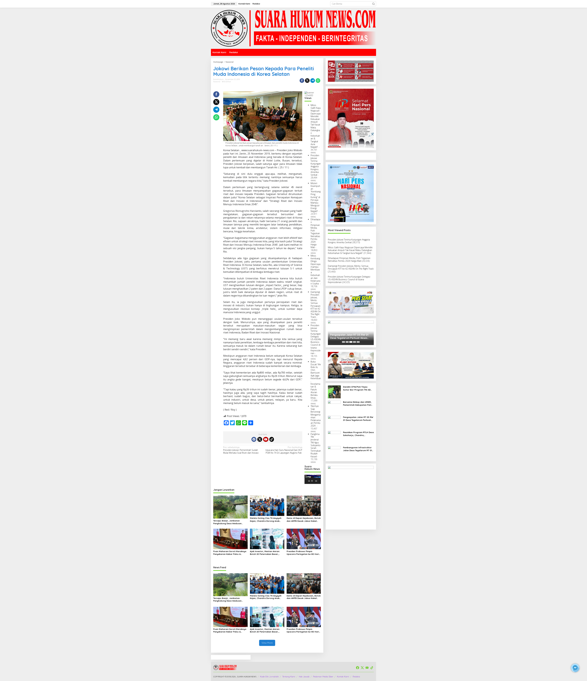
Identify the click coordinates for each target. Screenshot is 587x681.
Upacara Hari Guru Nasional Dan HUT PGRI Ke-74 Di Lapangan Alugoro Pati (283, 450)
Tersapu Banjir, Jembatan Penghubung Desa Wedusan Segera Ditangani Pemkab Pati (229, 522)
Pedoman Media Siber (323, 676)
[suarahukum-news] (293, 27)
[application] (313, 479)
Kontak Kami (343, 676)
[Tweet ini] (307, 80)
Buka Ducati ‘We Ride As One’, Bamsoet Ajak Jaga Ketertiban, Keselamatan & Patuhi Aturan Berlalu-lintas (316, 379)
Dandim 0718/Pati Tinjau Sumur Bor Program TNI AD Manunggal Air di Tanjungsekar (357, 388)
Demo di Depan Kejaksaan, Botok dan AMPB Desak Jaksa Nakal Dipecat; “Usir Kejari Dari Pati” (304, 519)
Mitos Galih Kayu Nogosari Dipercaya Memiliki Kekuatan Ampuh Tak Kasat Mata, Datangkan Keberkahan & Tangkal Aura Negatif (316, 126)
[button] (373, 3)
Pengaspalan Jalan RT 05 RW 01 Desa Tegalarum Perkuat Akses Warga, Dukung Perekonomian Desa (349, 336)
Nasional (216, 82)
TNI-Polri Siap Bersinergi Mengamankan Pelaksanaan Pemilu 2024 (316, 416)
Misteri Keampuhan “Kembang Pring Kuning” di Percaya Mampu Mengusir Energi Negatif (316, 197)
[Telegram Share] (312, 80)
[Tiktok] (271, 439)
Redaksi (356, 676)
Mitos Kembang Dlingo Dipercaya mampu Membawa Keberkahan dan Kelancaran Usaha (315, 269)
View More (267, 642)
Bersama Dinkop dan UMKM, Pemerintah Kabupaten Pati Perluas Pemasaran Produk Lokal (357, 403)
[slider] (312, 481)
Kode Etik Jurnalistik (269, 676)
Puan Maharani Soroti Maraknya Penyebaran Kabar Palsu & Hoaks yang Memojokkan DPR (229, 552)
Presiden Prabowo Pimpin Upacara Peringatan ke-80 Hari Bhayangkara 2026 (303, 552)
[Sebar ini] (302, 80)
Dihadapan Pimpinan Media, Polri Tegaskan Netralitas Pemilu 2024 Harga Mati (315, 233)
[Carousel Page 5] (358, 342)
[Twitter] (259, 439)
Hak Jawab (304, 676)
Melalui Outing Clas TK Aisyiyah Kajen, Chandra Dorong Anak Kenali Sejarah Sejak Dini (265, 519)
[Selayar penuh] (320, 480)
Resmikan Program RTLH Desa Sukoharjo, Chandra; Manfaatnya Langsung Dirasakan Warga (358, 433)
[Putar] (308, 480)
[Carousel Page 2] (347, 342)
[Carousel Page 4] (354, 342)
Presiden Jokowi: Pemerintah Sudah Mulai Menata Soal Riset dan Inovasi (240, 450)
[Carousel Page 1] (343, 342)
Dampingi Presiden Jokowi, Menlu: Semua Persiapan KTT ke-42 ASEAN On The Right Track (316, 305)
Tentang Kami (288, 676)
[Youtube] (265, 439)
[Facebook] (253, 439)
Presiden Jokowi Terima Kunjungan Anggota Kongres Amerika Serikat (316, 165)
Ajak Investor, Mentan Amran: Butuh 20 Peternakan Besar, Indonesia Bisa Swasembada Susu (265, 552)
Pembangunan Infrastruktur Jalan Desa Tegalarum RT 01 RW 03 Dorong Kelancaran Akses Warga (357, 449)
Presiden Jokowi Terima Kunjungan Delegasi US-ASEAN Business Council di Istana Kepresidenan (316, 339)
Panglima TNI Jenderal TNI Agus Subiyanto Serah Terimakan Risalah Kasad (316, 445)
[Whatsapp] (318, 80)
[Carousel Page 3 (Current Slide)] (350, 342)
